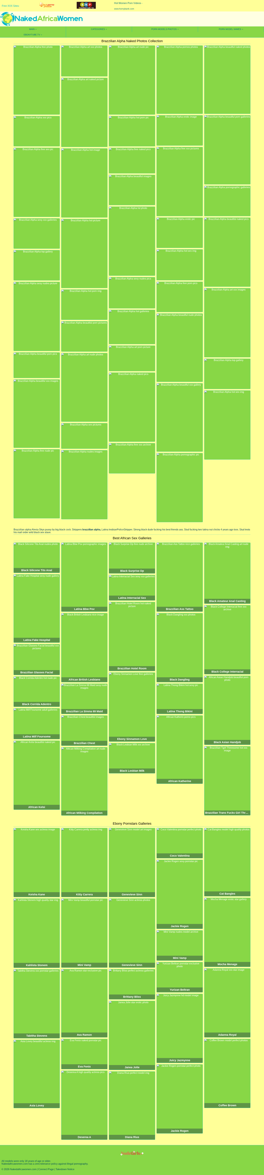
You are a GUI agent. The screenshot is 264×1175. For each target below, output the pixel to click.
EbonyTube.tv (32, 34)
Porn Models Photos (164, 29)
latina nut (208, 529)
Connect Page (46, 1169)
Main (32, 29)
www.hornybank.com (124, 8)
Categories (98, 29)
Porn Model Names (230, 29)
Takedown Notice (65, 1169)
